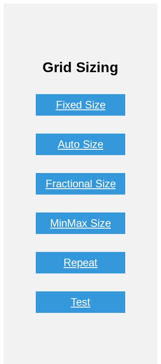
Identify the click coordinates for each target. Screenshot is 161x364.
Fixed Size (81, 105)
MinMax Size (80, 223)
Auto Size (80, 144)
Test (80, 302)
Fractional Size (81, 184)
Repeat (80, 262)
